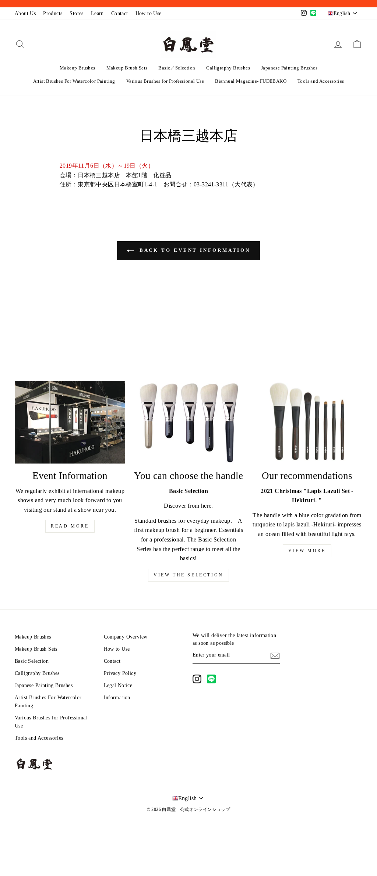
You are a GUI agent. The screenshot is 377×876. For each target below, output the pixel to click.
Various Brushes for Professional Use (165, 81)
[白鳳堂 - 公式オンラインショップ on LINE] (211, 679)
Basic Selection (32, 661)
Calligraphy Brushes (228, 68)
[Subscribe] (275, 655)
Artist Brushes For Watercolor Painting (74, 81)
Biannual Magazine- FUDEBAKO (250, 81)
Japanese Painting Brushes (289, 68)
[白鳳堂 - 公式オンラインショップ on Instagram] (197, 679)
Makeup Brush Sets (127, 68)
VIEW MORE (306, 550)
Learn (97, 13)
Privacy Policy (120, 673)
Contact (119, 13)
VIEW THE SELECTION (188, 575)
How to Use (148, 13)
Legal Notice (118, 685)
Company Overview (126, 637)
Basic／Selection (176, 68)
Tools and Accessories (320, 81)
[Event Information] (70, 422)
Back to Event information (193, 250)
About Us (25, 13)
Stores (76, 13)
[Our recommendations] (307, 422)
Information (117, 697)
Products (52, 13)
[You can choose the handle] (188, 422)
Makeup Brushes (77, 68)
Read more (70, 526)
